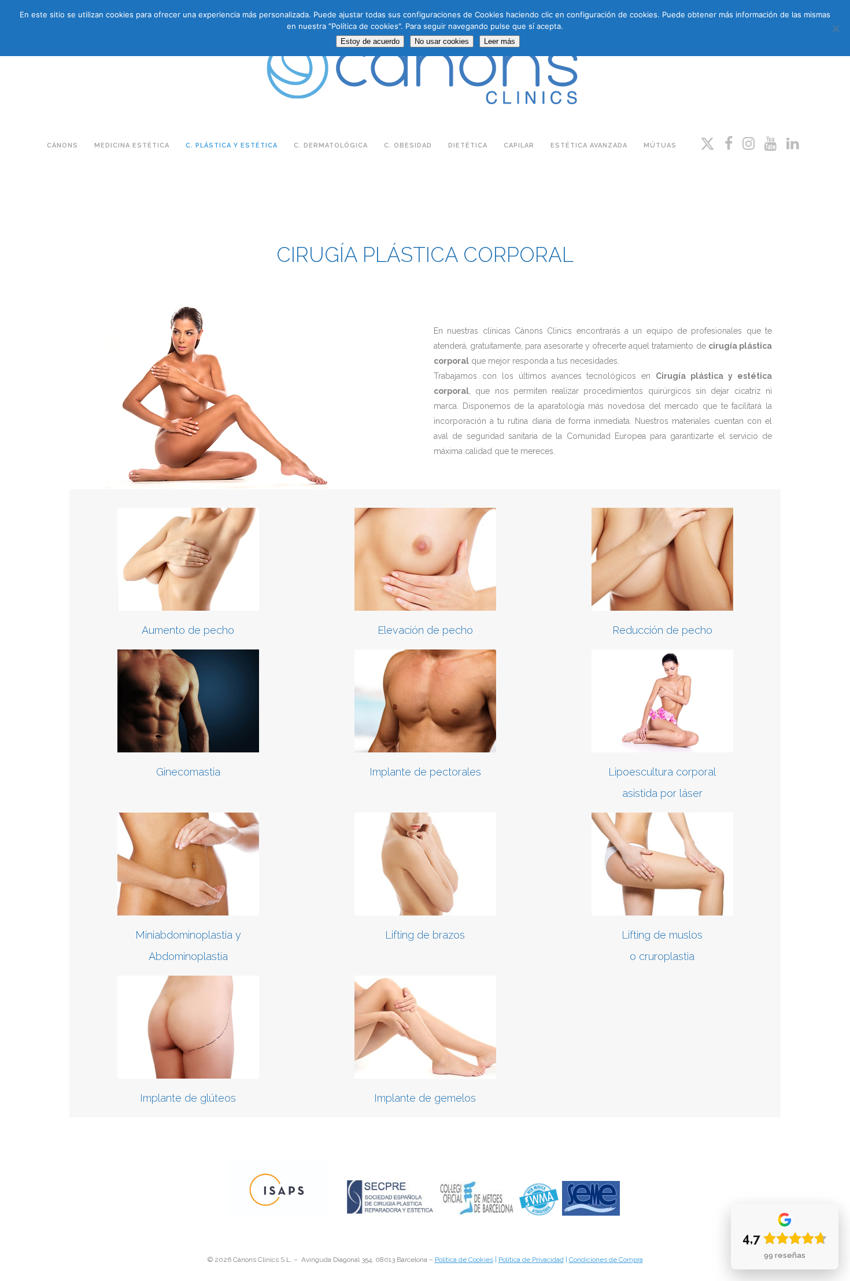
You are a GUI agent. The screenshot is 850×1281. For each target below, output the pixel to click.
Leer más (499, 41)
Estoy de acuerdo (370, 41)
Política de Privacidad (531, 1260)
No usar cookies (442, 41)
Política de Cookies (464, 1260)
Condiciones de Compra (606, 1260)
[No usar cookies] (835, 28)
